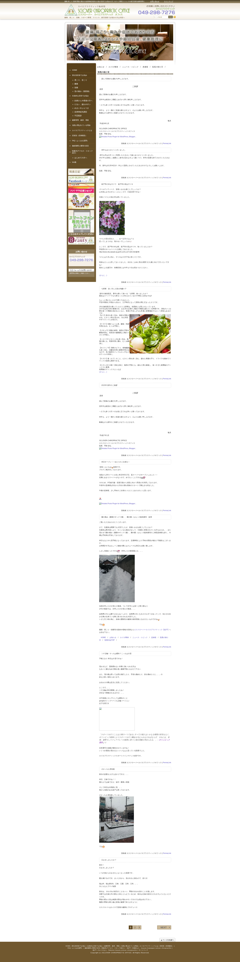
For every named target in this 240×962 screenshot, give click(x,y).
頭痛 (76, 88)
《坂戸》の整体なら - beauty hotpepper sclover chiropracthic (148, 948)
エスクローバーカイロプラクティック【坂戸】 (151, 630)
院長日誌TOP (110, 640)
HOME (103, 637)
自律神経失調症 (80, 112)
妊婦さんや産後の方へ (83, 101)
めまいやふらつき (81, 108)
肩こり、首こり (80, 80)
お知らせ (100, 67)
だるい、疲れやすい (82, 104)
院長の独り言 (157, 67)
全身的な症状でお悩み (80, 96)
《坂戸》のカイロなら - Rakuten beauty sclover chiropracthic (114, 950)
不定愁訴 (78, 116)
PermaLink (167, 143)
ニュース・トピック (130, 67)
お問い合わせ (154, 1)
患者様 (145, 67)
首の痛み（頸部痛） (82, 91)
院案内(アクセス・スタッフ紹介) (82, 152)
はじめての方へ (80, 158)
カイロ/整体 (113, 67)
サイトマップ (168, 1)
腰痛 (76, 84)
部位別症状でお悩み (79, 75)
